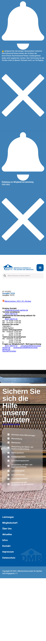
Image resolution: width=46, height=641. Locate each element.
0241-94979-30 (9, 319)
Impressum (4, 638)
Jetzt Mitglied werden (11, 424)
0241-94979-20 (9, 314)
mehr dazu (6, 184)
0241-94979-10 (9, 346)
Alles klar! (2, 635)
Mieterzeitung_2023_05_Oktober (18, 301)
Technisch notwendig (4, 612)
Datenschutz (8, 557)
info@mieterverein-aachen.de (15, 310)
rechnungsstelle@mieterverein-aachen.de (20, 348)
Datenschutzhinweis (8, 640)
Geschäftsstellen (9, 351)
